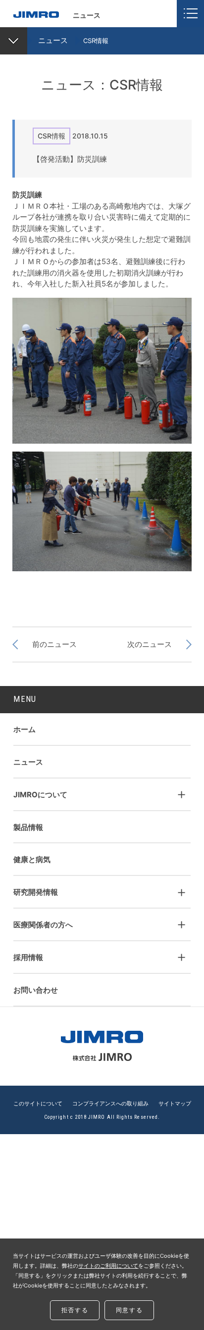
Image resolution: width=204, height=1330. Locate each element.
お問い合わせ (35, 990)
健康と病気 (32, 859)
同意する (129, 1310)
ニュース (53, 40)
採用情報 (28, 957)
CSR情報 (95, 41)
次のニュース (149, 644)
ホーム (24, 729)
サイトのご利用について (108, 1265)
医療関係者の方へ (43, 924)
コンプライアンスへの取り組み (110, 1104)
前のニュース (54, 644)
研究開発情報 (35, 892)
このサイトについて (37, 1104)
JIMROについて (40, 794)
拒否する (74, 1310)
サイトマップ (174, 1104)
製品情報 (28, 827)
